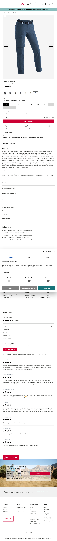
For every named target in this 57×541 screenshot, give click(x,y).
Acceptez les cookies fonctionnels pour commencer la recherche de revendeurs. (23, 137)
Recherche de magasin (42, 492)
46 (44, 104)
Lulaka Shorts (28, 292)
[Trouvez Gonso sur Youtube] (31, 532)
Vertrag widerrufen (8, 517)
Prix (3, 199)
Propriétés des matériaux (8, 188)
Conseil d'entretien (20, 511)
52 (14, 108)
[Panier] (52, 3)
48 (52, 105)
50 (7, 108)
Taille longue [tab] (22, 100)
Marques (5, 509)
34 (6, 104)
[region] (28, 47)
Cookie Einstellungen (22, 538)
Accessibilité (48, 538)
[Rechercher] (42, 3)
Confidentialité (14, 538)
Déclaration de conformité (41, 538)
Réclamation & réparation (46, 510)
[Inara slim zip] (28, 47)
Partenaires (5, 511)
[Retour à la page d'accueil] (28, 3)
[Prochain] (51, 47)
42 (31, 104)
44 (38, 104)
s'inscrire (38, 473)
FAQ (31, 509)
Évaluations (12, 143)
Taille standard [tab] (13, 100)
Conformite (28, 538)
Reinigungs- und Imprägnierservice (47, 518)
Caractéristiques (6, 183)
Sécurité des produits (48, 521)
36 (12, 104)
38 (19, 104)
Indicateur (33, 538)
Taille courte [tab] (6, 100)
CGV (3, 538)
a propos (5, 507)
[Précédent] (6, 47)
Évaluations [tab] (7, 312)
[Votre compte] (49, 3)
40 (25, 104)
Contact (32, 507)
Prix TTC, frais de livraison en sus (49, 117)
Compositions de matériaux (9, 193)
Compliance (5, 514)
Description (5, 143)
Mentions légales (8, 538)
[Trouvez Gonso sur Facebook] (28, 532)
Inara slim (5, 292)
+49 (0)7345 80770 (36, 523)
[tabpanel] (28, 106)
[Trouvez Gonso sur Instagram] (25, 532)
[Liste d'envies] (45, 3)
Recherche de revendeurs (46, 514)
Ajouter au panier (28, 121)
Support (45, 507)
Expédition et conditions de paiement (33, 513)
